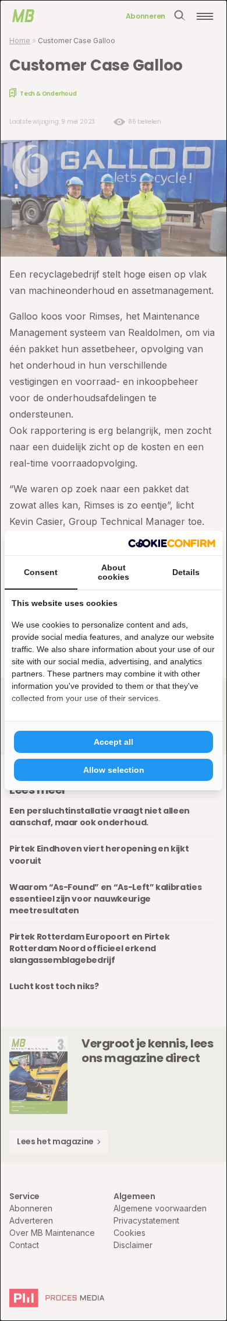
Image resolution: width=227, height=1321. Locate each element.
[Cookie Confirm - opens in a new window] (171, 543)
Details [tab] (186, 572)
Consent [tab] (41, 572)
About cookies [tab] (113, 572)
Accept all (113, 742)
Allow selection (113, 770)
